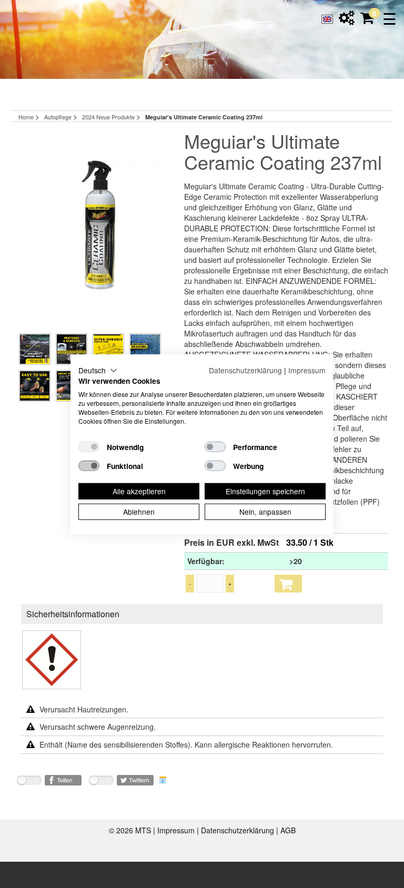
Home (26, 117)
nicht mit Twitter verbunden (101, 782)
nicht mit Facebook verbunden (29, 782)
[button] (97, 370)
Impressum (177, 830)
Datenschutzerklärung (238, 830)
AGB (288, 830)
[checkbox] (88, 447)
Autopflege (58, 117)
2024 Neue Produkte (109, 117)
